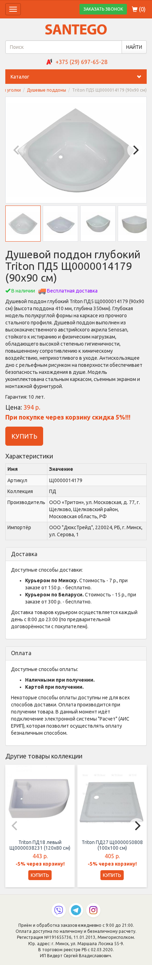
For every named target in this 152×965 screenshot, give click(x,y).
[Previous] (17, 150)
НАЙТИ (134, 47)
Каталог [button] (20, 77)
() (142, 9)
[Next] (135, 150)
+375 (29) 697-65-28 (81, 62)
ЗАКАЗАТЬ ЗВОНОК (103, 9)
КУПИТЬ (24, 436)
